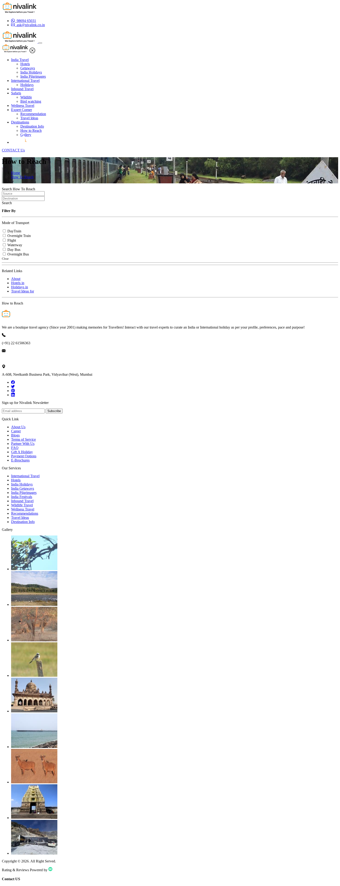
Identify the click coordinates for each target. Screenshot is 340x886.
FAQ (15, 448)
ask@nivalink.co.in (16, 359)
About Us (18, 427)
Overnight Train (19, 236)
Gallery (25, 135)
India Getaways (22, 488)
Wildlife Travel (22, 505)
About (15, 279)
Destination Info (32, 126)
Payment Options (23, 456)
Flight (11, 240)
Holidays (27, 85)
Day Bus (13, 250)
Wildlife (26, 97)
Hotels (25, 64)
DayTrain (14, 231)
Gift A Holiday (22, 452)
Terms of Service (23, 439)
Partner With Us (22, 444)
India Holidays (31, 72)
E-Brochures (20, 460)
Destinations (20, 122)
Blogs (15, 435)
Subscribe (54, 411)
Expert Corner (21, 110)
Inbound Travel (22, 89)
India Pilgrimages (33, 76)
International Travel (25, 81)
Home (15, 173)
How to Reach (31, 130)
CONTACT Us (13, 150)
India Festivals (21, 497)
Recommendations (24, 513)
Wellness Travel (22, 106)
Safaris (16, 93)
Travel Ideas (29, 118)
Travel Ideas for (22, 291)
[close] (32, 52)
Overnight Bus (18, 254)
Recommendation (33, 114)
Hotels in (17, 283)
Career (16, 431)
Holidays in (19, 287)
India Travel (20, 60)
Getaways (27, 68)
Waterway (14, 245)
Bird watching (30, 101)
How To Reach (22, 177)
